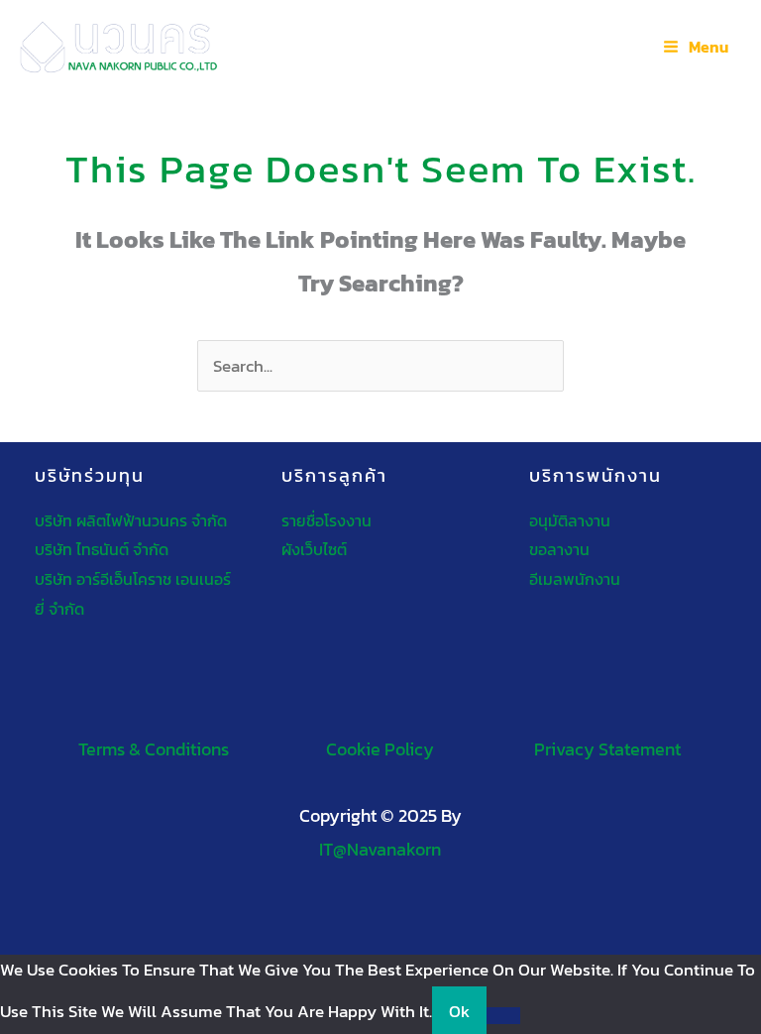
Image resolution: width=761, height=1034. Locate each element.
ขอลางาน (559, 549)
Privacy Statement (607, 749)
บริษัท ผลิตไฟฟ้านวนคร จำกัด (131, 520)
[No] (503, 1015)
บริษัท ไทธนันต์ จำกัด (101, 549)
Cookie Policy (380, 749)
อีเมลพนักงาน (574, 579)
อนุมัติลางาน (569, 520)
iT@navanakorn (380, 849)
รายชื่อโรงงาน (326, 520)
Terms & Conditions (153, 749)
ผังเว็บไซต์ (314, 549)
